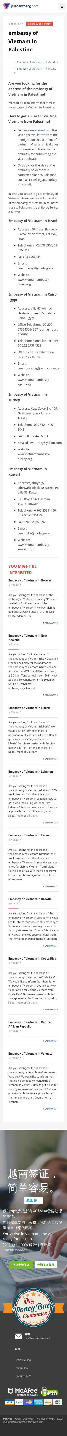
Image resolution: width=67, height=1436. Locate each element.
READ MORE (49, 623)
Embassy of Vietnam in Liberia (29, 708)
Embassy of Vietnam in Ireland (35, 62)
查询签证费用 (45, 1264)
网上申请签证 (21, 1264)
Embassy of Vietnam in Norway (30, 580)
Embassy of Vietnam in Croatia (30, 899)
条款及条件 (23, 1376)
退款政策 (22, 1368)
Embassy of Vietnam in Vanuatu (36, 68)
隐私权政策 (23, 1360)
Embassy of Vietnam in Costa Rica (32, 958)
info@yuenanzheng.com (37, 1337)
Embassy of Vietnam (39, 24)
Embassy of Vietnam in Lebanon (30, 771)
